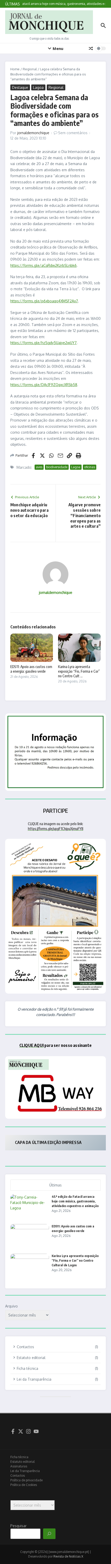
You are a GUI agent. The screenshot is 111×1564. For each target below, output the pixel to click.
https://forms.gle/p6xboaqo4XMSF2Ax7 (44, 301)
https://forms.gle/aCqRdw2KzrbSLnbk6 (43, 265)
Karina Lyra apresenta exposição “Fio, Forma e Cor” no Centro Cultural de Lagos (75, 1260)
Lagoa (38, 87)
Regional (30, 69)
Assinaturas (18, 1466)
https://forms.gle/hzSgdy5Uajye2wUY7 (43, 342)
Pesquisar (18, 1526)
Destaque (20, 87)
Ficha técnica (19, 1457)
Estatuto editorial (22, 1462)
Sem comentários (73, 133)
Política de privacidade (26, 1480)
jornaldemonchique (33, 133)
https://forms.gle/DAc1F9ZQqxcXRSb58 (43, 384)
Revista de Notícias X (68, 1556)
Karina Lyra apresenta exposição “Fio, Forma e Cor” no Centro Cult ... (79, 671)
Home (15, 69)
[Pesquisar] (49, 1533)
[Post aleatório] (91, 48)
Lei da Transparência (25, 1471)
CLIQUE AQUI (31, 1045)
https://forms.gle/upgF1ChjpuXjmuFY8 (55, 828)
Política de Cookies (23, 1485)
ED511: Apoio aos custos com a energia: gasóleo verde (31, 668)
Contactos (17, 1475)
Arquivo (11, 1306)
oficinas (89, 467)
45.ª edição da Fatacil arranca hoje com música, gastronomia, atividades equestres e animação (75, 1201)
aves (39, 467)
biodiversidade (56, 467)
